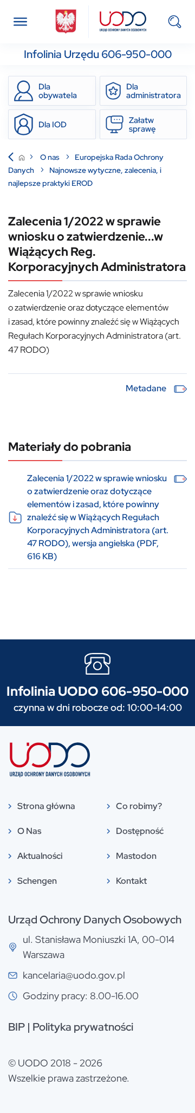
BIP (16, 1027)
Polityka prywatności (82, 1027)
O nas (50, 157)
